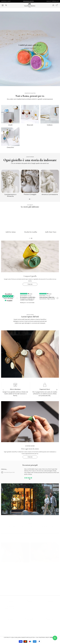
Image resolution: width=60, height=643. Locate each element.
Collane (49, 125)
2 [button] (30, 238)
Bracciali (30, 125)
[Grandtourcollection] (10, 114)
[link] (30, 354)
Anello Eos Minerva (14, 232)
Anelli (10, 125)
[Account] (53, 5)
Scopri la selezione (30, 51)
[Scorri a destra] (57, 390)
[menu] (3, 5)
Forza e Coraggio (30, 194)
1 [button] (29, 238)
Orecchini (10, 147)
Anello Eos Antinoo (54, 232)
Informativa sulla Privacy (29, 589)
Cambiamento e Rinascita (10, 195)
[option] (10, 183)
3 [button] (31, 238)
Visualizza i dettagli (6, 572)
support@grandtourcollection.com (10, 608)
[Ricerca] (6, 5)
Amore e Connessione (50, 194)
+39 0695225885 (10, 606)
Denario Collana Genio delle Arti (34, 232)
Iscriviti (54, 593)
